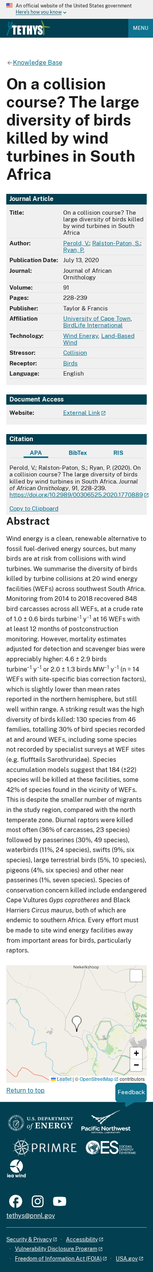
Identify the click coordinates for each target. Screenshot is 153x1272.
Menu (140, 28)
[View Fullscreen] (136, 976)
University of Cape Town (97, 318)
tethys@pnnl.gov (30, 1215)
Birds (70, 363)
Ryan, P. (73, 249)
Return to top (25, 1090)
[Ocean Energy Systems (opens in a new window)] (111, 1148)
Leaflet (63, 1078)
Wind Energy (80, 335)
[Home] (28, 28)
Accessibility (82, 1239)
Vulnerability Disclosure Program (56, 1249)
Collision (75, 352)
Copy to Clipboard (33, 508)
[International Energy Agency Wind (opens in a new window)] (16, 1169)
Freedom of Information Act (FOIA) (58, 1259)
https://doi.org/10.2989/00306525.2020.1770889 (76, 494)
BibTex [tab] (78, 452)
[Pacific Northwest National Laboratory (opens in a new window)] (103, 1125)
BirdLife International (93, 325)
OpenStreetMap (96, 1078)
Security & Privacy (29, 1239)
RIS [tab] (118, 452)
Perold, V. (76, 243)
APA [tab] (36, 452)
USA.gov (127, 1259)
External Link (81, 412)
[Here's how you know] (76, 9)
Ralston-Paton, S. (116, 243)
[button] (77, 1024)
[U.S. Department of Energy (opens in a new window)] (40, 1125)
